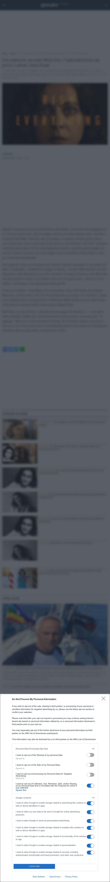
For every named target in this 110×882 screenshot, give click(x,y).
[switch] (90, 755)
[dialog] (55, 788)
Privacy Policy (71, 876)
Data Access (55, 876)
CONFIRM (34, 866)
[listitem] (55, 748)
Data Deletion (39, 876)
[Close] (104, 699)
